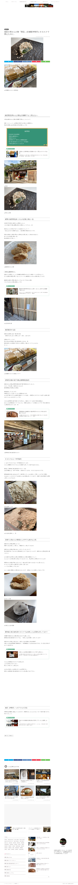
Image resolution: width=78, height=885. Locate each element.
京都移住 (8, 875)
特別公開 (17, 847)
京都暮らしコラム (10, 872)
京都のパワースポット (11, 860)
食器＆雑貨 (21, 849)
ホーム (7, 1)
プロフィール (14, 1)
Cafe (6, 839)
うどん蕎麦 (16, 839)
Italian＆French (11, 839)
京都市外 (12, 844)
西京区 (17, 849)
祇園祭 (22, 847)
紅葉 (9, 849)
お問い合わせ (45, 1)
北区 (19, 844)
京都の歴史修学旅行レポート (12, 863)
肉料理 (13, 849)
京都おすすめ (9, 857)
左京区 (6, 847)
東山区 (10, 847)
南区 (23, 844)
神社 (6, 849)
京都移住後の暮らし (23, 1)
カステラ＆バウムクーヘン (9, 841)
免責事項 (15, 883)
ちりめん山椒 (22, 839)
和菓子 (12, 735)
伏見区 (16, 844)
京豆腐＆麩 (7, 844)
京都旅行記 (8, 869)
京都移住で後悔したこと (35, 1)
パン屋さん (22, 841)
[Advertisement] (39, 17)
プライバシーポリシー (55, 1)
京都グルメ (6, 29)
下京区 (7, 735)
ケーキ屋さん (17, 841)
